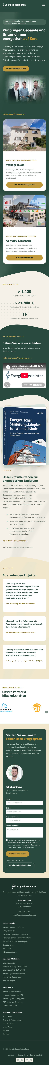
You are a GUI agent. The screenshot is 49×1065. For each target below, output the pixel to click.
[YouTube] (27, 1060)
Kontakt (6, 1034)
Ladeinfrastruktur (10, 1005)
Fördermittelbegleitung (12, 977)
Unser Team (7, 1027)
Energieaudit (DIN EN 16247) (14, 970)
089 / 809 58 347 (24, 911)
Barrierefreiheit (36, 1055)
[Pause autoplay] (46, 712)
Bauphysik (7, 948)
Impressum (11, 1055)
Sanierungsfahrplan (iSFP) (13, 927)
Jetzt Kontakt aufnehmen (16, 68)
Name (8, 799)
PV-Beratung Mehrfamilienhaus (15, 934)
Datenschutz (23, 1055)
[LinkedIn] (18, 1060)
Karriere (6, 1030)
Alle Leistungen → (10, 952)
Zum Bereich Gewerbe (24, 257)
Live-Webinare (8, 1023)
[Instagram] (22, 1060)
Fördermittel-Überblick (12, 991)
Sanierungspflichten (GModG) (14, 973)
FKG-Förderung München (12, 1002)
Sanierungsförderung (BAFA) (14, 998)
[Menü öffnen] (43, 4)
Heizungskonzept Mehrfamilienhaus (17, 938)
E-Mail (8, 808)
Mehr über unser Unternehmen (16, 358)
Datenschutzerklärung (26, 847)
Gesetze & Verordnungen (12, 1020)
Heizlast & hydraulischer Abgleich (16, 941)
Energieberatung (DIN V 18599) (15, 966)
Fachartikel (7, 1016)
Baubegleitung (8, 945)
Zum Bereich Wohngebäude (24, 184)
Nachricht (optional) (13, 826)
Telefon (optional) (12, 817)
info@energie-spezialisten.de (24, 915)
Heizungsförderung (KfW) (13, 995)
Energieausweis (9, 930)
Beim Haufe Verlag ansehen (14, 541)
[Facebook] (31, 1060)
